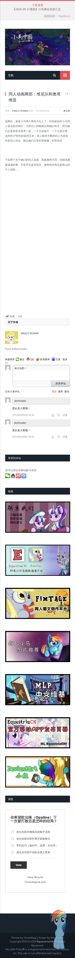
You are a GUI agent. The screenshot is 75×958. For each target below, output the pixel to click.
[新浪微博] (18, 477)
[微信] (8, 477)
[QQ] (13, 477)
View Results (35, 877)
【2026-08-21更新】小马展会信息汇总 (36, 9)
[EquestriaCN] (37, 46)
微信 (22, 359)
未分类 (66, 110)
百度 (58, 359)
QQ (32, 359)
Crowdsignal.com (35, 882)
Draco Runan (20, 110)
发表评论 (60, 383)
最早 (60, 391)
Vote (19, 865)
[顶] (53, 415)
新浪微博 (45, 359)
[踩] (59, 415)
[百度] (24, 477)
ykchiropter (20, 422)
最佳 (66, 391)
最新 (54, 391)
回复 (65, 415)
